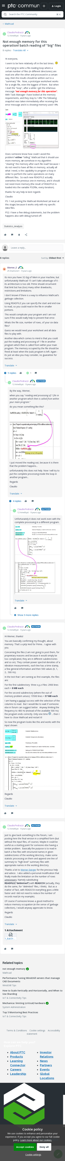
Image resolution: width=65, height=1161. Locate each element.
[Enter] (5, 14)
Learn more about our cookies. (36, 1140)
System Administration (14, 1007)
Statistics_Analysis (13, 226)
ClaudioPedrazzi (15, 32)
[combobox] (32, 14)
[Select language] (44, 6)
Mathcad (9, 23)
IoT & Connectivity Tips (14, 997)
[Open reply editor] (32, 248)
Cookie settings (37, 1030)
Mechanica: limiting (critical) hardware (24, 1003)
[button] (3, 6)
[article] (32, 321)
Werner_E (12, 267)
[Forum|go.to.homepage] (21, 6)
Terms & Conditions (16, 1030)
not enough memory (14, 968)
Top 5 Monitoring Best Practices (20, 1012)
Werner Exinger (28, 869)
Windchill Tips (9, 985)
